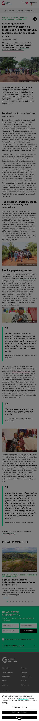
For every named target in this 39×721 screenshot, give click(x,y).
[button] (19, 707)
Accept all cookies (19, 712)
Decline (19, 717)
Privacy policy (23, 698)
